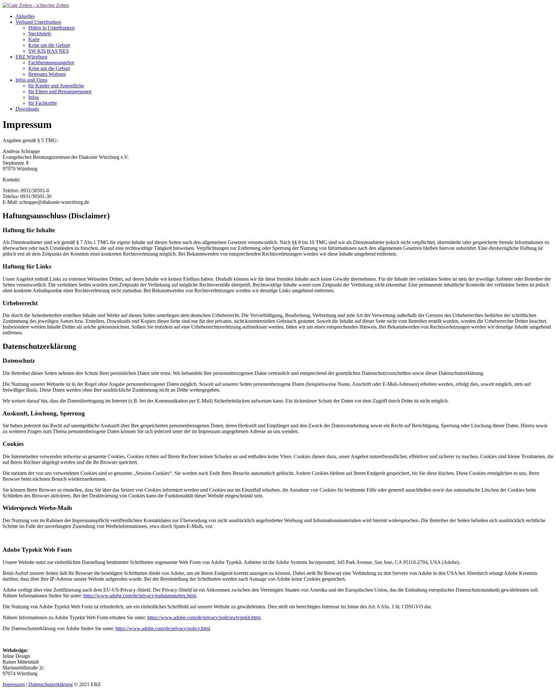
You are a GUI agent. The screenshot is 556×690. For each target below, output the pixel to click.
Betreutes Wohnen (47, 74)
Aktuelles (25, 16)
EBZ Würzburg (31, 56)
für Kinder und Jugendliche (56, 85)
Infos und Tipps (31, 80)
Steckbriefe (39, 33)
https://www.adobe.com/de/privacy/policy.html (163, 628)
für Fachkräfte (42, 103)
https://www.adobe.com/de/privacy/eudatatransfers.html (139, 595)
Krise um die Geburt (49, 45)
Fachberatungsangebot (51, 62)
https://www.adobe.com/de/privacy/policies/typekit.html (203, 617)
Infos (33, 97)
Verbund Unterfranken (38, 22)
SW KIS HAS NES (48, 51)
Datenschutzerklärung (50, 684)
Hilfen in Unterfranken (51, 28)
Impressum (14, 684)
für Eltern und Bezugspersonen (59, 91)
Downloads (27, 109)
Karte (34, 39)
